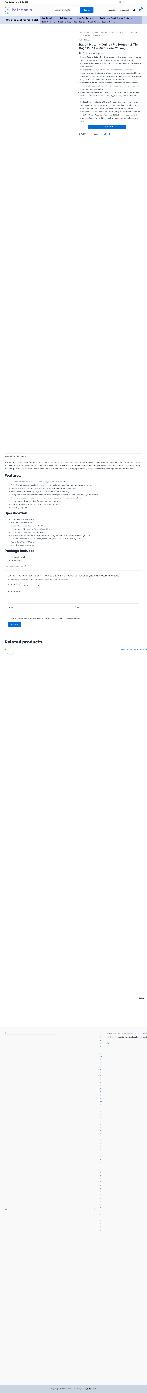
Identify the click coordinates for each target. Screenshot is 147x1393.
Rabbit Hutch (48, 22)
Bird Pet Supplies (86, 18)
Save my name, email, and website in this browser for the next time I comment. (45, 618)
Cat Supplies (66, 18)
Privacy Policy (101, 1217)
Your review (15, 591)
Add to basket (107, 127)
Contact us (101, 1185)
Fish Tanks (79, 22)
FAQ (101, 1098)
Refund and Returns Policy (101, 1136)
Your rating (14, 584)
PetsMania (22, 10)
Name (11, 607)
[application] (56, 17)
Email (78, 607)
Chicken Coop (64, 22)
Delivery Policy (101, 1074)
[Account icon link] (134, 10)
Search (86, 10)
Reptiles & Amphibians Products (116, 18)
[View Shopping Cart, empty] (140, 10)
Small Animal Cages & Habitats (104, 22)
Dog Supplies (48, 18)
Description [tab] (10, 456)
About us (112, 10)
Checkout (124, 10)
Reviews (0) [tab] (22, 456)
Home (81, 32)
